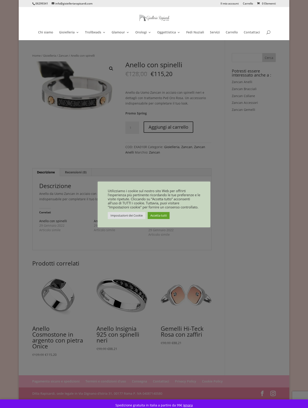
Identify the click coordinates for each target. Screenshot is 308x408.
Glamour (118, 32)
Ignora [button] (188, 405)
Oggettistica (166, 32)
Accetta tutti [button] (158, 215)
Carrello (248, 3)
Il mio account (230, 3)
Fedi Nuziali (195, 32)
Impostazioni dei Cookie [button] (126, 215)
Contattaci (252, 32)
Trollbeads (93, 32)
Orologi (141, 32)
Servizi (215, 32)
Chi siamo (45, 32)
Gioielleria (67, 32)
